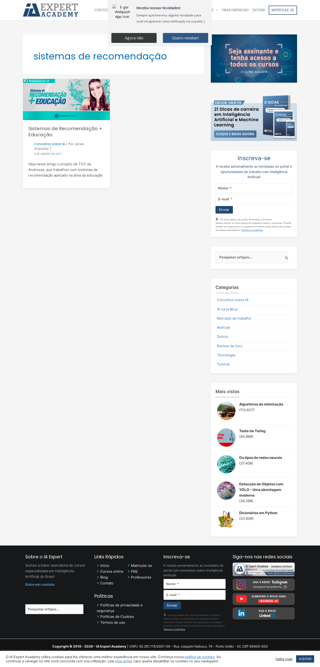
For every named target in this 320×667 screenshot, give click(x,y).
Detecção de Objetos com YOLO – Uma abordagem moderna (261, 489)
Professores (141, 577)
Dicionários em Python (258, 513)
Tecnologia (226, 355)
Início (104, 565)
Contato (106, 583)
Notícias (223, 327)
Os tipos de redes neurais (260, 457)
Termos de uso (112, 622)
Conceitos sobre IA (49, 144)
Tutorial (223, 364)
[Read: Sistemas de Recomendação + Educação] (66, 99)
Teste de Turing (252, 431)
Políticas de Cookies (117, 616)
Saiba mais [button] (284, 659)
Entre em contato (40, 584)
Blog (104, 577)
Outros (222, 336)
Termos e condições (252, 230)
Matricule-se (283, 10)
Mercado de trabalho (234, 318)
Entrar (259, 10)
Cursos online (111, 571)
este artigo (123, 661)
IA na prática (227, 309)
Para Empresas (235, 10)
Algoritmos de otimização (261, 404)
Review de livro (229, 346)
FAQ (134, 571)
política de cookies (200, 657)
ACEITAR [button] (305, 659)
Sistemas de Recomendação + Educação (65, 131)
